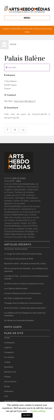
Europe (7, 386)
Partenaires (8, 391)
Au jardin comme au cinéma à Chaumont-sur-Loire (24, 284)
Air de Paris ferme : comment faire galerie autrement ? (25, 308)
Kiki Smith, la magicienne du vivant (17, 298)
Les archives (9, 357)
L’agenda (8, 348)
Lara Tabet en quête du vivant (15, 289)
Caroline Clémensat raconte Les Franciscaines (22, 293)
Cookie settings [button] (38, 411)
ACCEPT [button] (27, 415)
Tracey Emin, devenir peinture (16, 249)
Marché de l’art (10, 372)
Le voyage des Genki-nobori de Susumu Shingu (23, 254)
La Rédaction (9, 343)
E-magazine (9, 352)
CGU (6, 396)
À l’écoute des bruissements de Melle (18, 259)
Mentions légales (11, 401)
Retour (13, 44)
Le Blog (7, 362)
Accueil (7, 338)
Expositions (8, 367)
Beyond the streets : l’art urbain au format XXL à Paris (25, 264)
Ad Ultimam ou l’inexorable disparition (19, 320)
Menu (27, 18)
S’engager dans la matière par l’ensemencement (23, 303)
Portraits (7, 377)
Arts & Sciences (10, 382)
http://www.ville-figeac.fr (25, 101)
